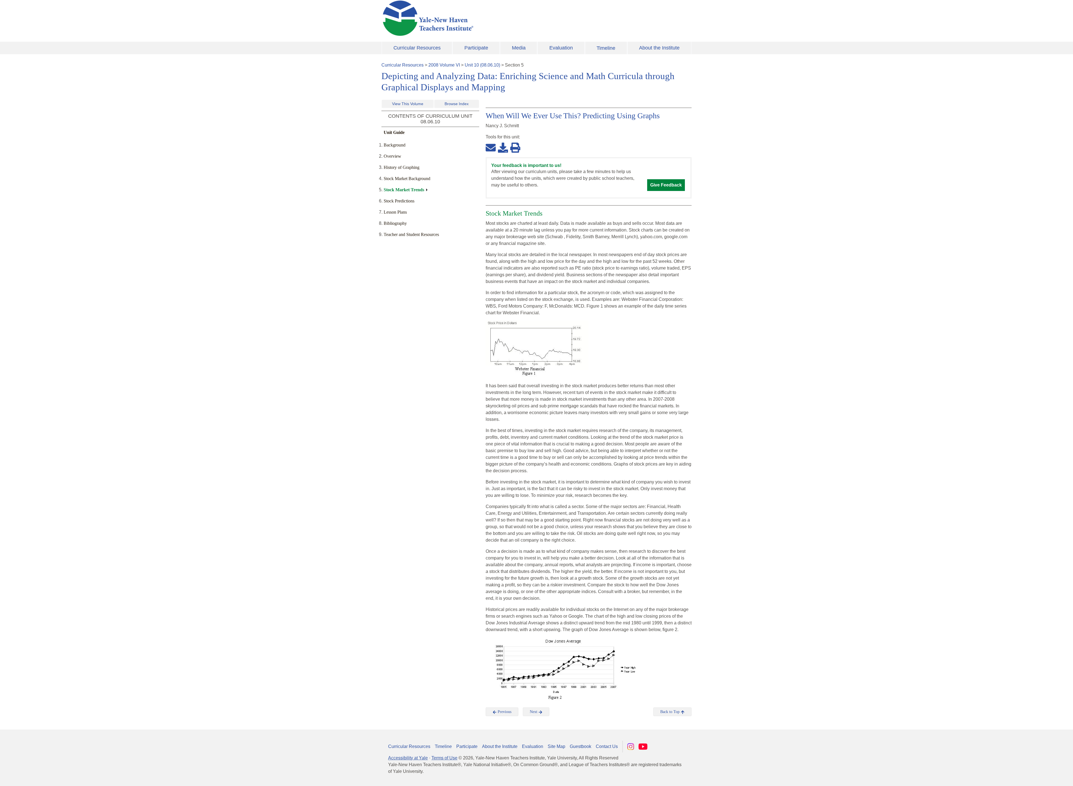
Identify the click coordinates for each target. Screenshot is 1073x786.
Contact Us (607, 746)
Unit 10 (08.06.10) (482, 65)
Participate (476, 48)
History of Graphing (401, 167)
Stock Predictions (399, 201)
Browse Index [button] (457, 104)
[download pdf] (503, 147)
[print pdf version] (515, 147)
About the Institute (659, 48)
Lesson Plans (395, 212)
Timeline (606, 48)
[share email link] (491, 147)
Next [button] (534, 712)
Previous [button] (504, 712)
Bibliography (395, 223)
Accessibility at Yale (408, 758)
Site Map (556, 746)
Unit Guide (394, 132)
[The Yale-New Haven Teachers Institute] (483, 18)
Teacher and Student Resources (411, 234)
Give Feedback (666, 185)
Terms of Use (444, 758)
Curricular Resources (417, 48)
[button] (1041, 776)
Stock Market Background (407, 178)
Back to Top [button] (670, 712)
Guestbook (580, 746)
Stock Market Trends (404, 189)
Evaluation (561, 48)
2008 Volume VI (444, 65)
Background (394, 145)
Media (519, 48)
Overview (392, 156)
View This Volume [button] (407, 104)
